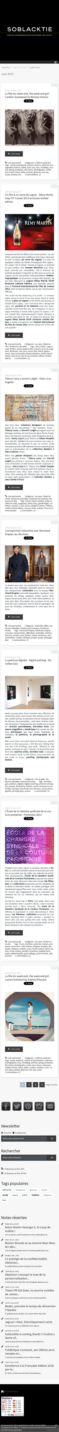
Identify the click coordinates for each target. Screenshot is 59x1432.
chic (49, 635)
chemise (48, 633)
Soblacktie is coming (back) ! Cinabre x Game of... (30, 1336)
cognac (49, 346)
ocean (7, 174)
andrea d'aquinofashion (34, 1060)
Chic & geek (39, 779)
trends (43, 353)
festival (26, 349)
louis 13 (45, 349)
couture (45, 944)
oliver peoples (10, 510)
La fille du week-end (43, 163)
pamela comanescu (30, 951)
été (25, 170)
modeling (44, 167)
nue (33, 167)
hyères (18, 951)
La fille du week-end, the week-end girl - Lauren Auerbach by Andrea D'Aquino (27, 977)
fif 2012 (12, 349)
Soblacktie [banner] (29, 30)
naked (23, 167)
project (34, 637)
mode (48, 170)
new (12, 353)
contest (19, 637)
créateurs (14, 949)
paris (29, 949)
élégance (48, 1195)
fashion (17, 167)
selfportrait (30, 633)
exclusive (34, 356)
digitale (20, 784)
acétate (40, 508)
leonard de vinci (26, 788)
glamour (37, 172)
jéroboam (14, 351)
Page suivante (51, 1084)
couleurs (39, 1067)
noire (22, 635)
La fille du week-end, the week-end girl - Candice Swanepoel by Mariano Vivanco (27, 95)
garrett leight (43, 503)
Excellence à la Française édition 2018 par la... (29, 1367)
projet (40, 637)
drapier (47, 630)
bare (29, 167)
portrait (29, 172)
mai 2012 (6, 67)
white (23, 172)
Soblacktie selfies (41, 626)
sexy (37, 167)
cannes (19, 349)
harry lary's (48, 508)
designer (34, 505)
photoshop (20, 786)
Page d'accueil (19, 67)
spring (11, 170)
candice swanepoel (18, 165)
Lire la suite (15, 154)
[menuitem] (7, 67)
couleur (32, 1067)
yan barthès (10, 637)
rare (20, 351)
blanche (8, 635)
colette (8, 508)
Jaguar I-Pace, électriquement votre (28, 1322)
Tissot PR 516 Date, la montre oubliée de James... (29, 1292)
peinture (13, 784)
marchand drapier (26, 630)
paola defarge (29, 953)
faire (35, 351)
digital (27, 784)
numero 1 (16, 505)
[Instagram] (39, 1106)
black (17, 172)
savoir (30, 351)
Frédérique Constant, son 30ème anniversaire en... (30, 1351)
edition (41, 356)
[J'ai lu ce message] (56, 1425)
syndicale (37, 944)
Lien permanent (14, 163)
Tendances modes (27, 781)
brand (34, 501)
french (40, 351)
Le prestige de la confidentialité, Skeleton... (26, 1260)
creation (23, 949)
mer (43, 172)
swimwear (47, 1065)
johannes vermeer (46, 784)
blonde (14, 174)
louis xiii (37, 349)
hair (19, 174)
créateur (49, 505)
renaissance (44, 786)
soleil (47, 501)
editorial (45, 165)
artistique (26, 637)
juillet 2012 (35, 67)
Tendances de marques (38, 498)
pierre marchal (42, 953)
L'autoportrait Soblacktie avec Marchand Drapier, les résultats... (27, 532)
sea (47, 172)
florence (37, 788)
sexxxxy (28, 508)
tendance (36, 353)
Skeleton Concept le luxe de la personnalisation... (25, 1276)
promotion (15, 946)
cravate (16, 635)
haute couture (38, 949)
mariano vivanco (34, 165)
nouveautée (20, 353)
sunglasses (22, 503)
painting (34, 784)
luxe (6, 172)
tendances (42, 635)
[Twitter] (17, 1106)
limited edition (17, 508)
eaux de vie (15, 356)
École (21, 944)
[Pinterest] (28, 1106)
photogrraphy (18, 791)
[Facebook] (6, 1106)
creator (41, 505)
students (44, 946)
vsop (7, 349)
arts (6, 786)
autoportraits (19, 633)
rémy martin (40, 346)
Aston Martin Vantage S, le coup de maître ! (28, 1229)
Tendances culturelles (18, 346)
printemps (19, 170)
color (46, 1067)
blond (30, 170)
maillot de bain (11, 1067)
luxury (11, 172)
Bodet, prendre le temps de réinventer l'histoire (30, 1308)
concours (9, 633)
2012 (23, 946)
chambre (28, 944)
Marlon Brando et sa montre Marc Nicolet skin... (30, 1245)
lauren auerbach (16, 1060)
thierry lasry (32, 503)
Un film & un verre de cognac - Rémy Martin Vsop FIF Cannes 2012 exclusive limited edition (29, 198)
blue (11, 1070)
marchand (39, 630)
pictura (28, 791)
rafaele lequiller (17, 953)
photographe (39, 170)
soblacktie (40, 633)
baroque (15, 788)
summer (34, 1062)
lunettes (41, 501)
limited (28, 353)
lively (34, 508)
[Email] (50, 1106)
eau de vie (25, 356)
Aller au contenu (8, 2)
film (31, 349)
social (44, 788)
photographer (10, 1062)
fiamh (47, 949)
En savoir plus (16, 1430)
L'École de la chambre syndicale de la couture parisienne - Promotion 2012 (28, 813)
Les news (38, 344)
